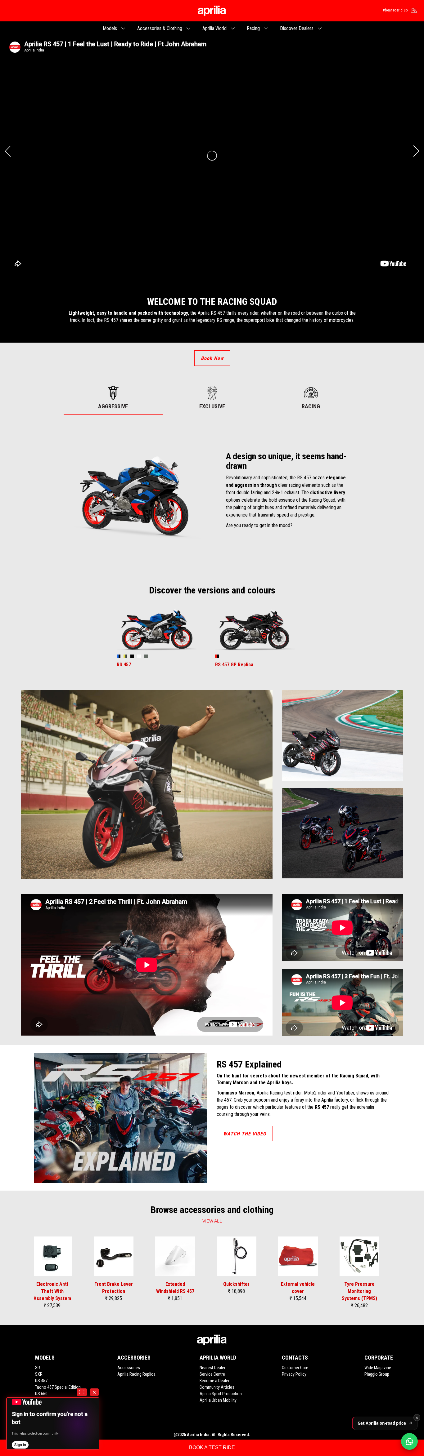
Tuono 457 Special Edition (58, 1387)
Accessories (128, 1367)
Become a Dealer (214, 1380)
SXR (39, 1374)
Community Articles (217, 1387)
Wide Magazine (377, 1367)
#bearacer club (395, 10)
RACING (311, 406)
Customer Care (295, 1367)
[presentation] (8, 151)
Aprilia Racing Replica (136, 1374)
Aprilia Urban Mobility (218, 1400)
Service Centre (212, 1374)
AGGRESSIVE (113, 406)
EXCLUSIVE (212, 406)
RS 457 (41, 1380)
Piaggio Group (376, 1374)
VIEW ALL (212, 1221)
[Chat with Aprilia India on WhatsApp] (409, 1441)
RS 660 (41, 1393)
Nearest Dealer (212, 1367)
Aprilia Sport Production (221, 1393)
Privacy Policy (294, 1374)
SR (37, 1367)
